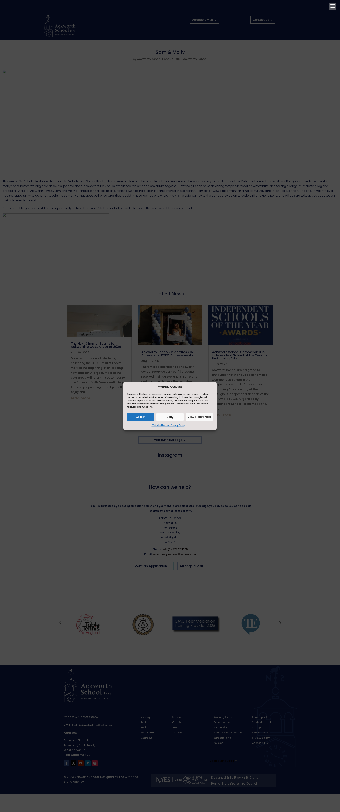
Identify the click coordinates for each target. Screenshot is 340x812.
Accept (141, 417)
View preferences (199, 417)
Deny (170, 417)
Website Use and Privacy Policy (168, 425)
